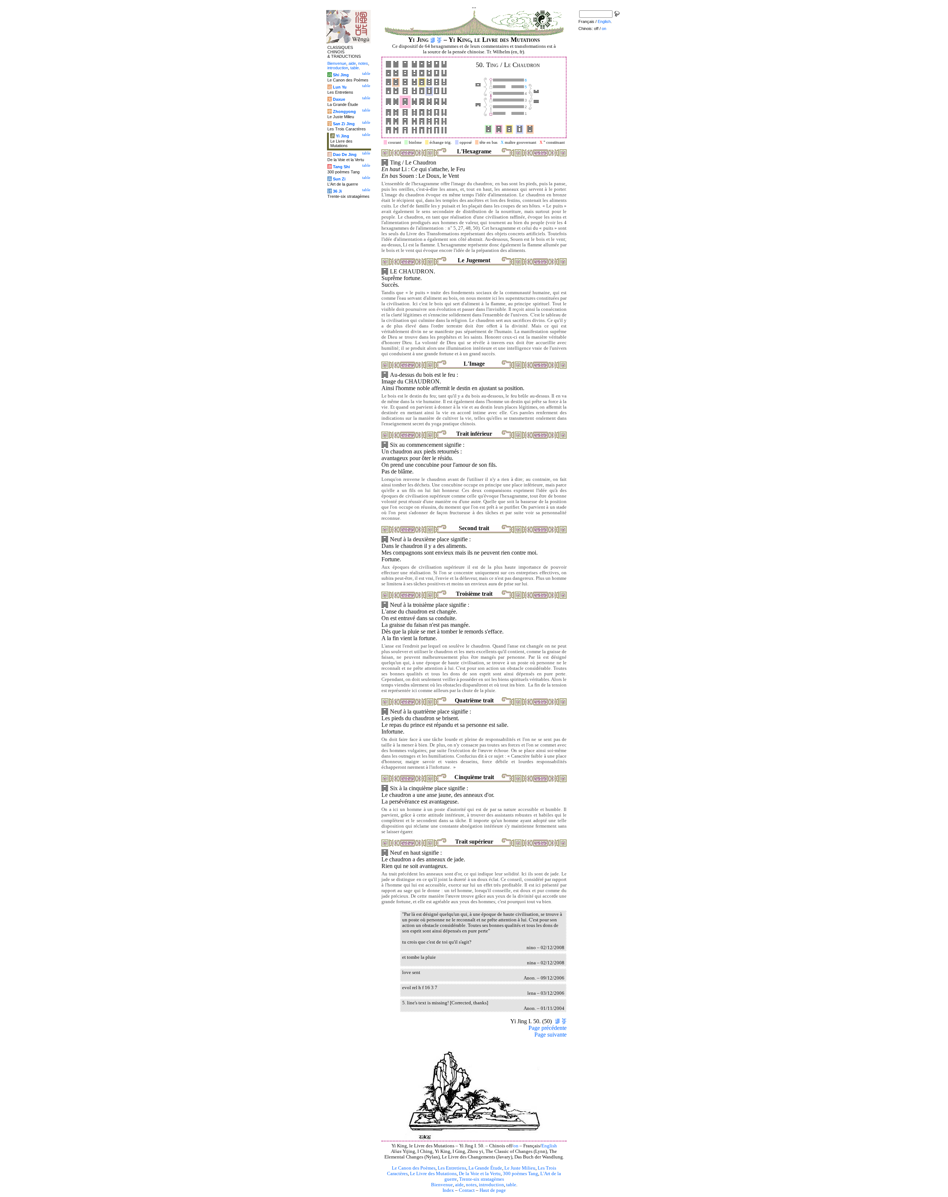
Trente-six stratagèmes (481, 1179)
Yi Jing (342, 136)
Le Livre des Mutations (433, 1173)
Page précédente (547, 1028)
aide (459, 1184)
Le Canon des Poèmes (413, 1168)
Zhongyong (344, 111)
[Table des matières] (439, 39)
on (515, 1145)
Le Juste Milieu (519, 1168)
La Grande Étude (485, 1168)
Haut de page (493, 1190)
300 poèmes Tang (520, 1173)
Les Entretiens (452, 1168)
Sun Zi (339, 179)
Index (448, 1190)
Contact (467, 1190)
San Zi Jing (344, 124)
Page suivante (550, 1034)
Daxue (339, 99)
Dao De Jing (345, 154)
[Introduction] (432, 39)
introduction (491, 1184)
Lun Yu (340, 87)
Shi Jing (341, 75)
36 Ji (337, 191)
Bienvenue (442, 1184)
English (549, 1145)
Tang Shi (341, 166)
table (511, 1184)
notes (471, 1184)
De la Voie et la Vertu (480, 1173)
